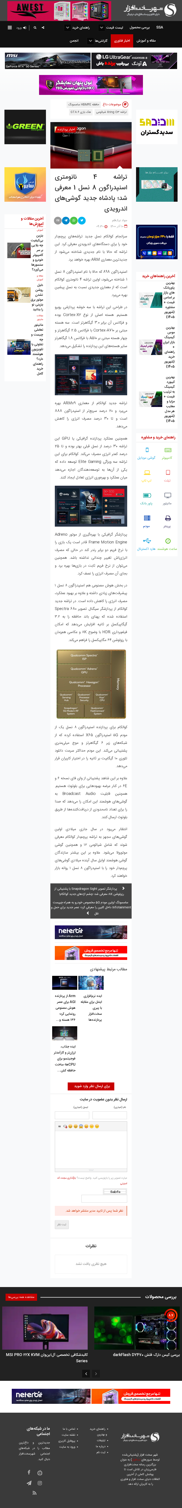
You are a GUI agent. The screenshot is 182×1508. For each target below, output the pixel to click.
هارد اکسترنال (146, 549)
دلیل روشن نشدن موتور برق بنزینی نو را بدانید (37, 297)
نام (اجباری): (119, 1107)
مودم (146, 526)
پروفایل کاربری (66, 1441)
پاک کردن (65, 1126)
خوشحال (75, 1126)
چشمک (97, 1126)
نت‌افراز (136, 1459)
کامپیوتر (167, 458)
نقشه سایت (68, 1435)
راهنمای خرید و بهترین (98, 1432)
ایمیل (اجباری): (80, 1107)
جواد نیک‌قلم (119, 220)
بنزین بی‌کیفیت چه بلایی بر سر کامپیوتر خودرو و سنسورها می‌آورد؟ (37, 252)
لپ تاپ (146, 480)
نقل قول (59, 1126)
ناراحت (91, 1126)
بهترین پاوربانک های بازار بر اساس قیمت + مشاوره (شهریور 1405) (169, 300)
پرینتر (167, 526)
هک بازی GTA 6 (81, 112)
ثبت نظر (61, 1224)
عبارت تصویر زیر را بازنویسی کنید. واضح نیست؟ (92, 1181)
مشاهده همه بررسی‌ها (21, 1297)
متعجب (81, 1126)
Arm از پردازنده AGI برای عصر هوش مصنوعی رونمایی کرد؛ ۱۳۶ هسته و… (65, 1008)
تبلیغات (101, 1440)
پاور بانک (146, 503)
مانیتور (167, 503)
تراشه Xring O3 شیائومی (111, 112)
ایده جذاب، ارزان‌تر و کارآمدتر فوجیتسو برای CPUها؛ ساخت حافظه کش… (64, 1058)
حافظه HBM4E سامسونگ (83, 104)
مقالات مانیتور (40, 317)
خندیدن (70, 1126)
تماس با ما (69, 1429)
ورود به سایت (67, 1447)
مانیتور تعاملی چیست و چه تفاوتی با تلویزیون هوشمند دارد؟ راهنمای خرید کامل (37, 349)
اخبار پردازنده (66, 129)
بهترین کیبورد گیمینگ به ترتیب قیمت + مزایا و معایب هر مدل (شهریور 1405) (169, 399)
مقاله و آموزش (40, 228)
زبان (86, 1126)
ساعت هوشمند (167, 549)
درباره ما (100, 1446)
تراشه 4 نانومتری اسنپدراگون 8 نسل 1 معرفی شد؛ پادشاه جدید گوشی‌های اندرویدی (91, 193)
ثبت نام (101, 1452)
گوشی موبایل (146, 458)
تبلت (167, 480)
